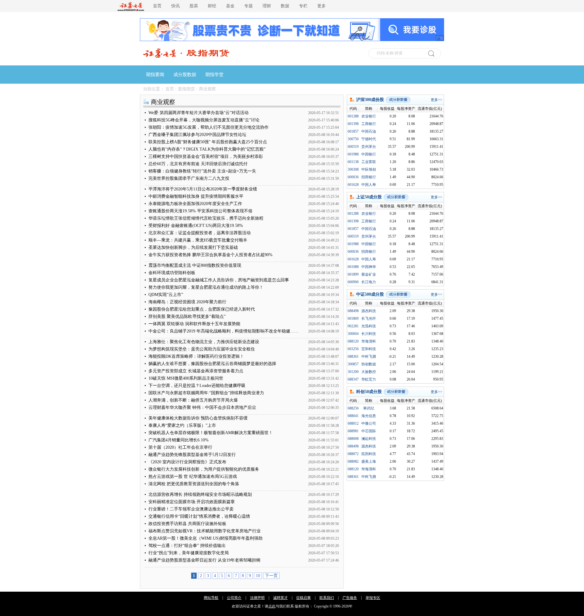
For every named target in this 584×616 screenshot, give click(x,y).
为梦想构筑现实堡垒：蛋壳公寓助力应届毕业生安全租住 (201, 349)
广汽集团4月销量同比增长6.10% (178, 440)
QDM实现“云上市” (165, 294)
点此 (272, 606)
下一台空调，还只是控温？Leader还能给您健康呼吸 (196, 385)
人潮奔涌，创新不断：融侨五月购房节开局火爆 (193, 400)
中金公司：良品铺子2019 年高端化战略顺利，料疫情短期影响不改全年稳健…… (223, 331)
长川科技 (368, 334)
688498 (353, 311)
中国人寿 (368, 185)
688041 (353, 416)
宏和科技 (368, 349)
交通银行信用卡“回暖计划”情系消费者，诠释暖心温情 (199, 516)
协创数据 (368, 364)
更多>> (436, 100)
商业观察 (207, 89)
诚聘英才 (280, 598)
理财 (266, 6)
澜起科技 (368, 439)
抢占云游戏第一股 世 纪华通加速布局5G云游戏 (192, 476)
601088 (353, 267)
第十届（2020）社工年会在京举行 (180, 447)
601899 (353, 274)
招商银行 (368, 177)
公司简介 (234, 598)
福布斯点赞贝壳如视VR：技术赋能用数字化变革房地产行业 (204, 531)
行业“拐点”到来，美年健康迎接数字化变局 (188, 553)
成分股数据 (184, 74)
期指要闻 (155, 74)
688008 (353, 439)
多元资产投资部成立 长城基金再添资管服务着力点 (195, 371)
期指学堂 (214, 74)
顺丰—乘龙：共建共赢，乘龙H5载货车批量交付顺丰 (197, 240)
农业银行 (368, 116)
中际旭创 (368, 169)
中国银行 (368, 154)
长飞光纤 (368, 318)
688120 (353, 341)
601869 (353, 318)
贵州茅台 (368, 146)
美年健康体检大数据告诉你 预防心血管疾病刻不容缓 (198, 418)
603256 (353, 349)
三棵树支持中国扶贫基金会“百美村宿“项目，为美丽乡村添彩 (205, 156)
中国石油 (368, 131)
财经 (212, 6)
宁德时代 (368, 139)
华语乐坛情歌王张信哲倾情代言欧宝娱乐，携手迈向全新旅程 (205, 218)
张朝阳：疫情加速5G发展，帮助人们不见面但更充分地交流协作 (208, 127)
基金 (230, 6)
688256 (353, 408)
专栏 (303, 6)
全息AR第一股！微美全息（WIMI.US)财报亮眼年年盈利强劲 (205, 538)
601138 (353, 162)
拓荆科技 (368, 454)
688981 (353, 431)
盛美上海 (368, 461)
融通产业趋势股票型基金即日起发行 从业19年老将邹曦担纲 (204, 560)
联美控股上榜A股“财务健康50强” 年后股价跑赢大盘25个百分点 (207, 142)
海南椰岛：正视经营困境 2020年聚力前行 (187, 302)
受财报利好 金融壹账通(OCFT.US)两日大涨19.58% (195, 225)
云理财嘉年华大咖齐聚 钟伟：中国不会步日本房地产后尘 (202, 407)
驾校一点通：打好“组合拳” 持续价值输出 (187, 545)
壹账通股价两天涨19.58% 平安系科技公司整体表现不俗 (200, 211)
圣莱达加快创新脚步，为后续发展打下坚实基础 (193, 247)
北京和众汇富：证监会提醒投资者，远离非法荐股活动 (199, 233)
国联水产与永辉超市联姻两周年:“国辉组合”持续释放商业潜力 (206, 393)
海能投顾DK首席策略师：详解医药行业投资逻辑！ (196, 356)
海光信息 (368, 416)
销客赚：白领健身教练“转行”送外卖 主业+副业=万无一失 (202, 171)
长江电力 (368, 282)
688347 (353, 379)
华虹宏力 (368, 379)
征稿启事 (303, 598)
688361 (353, 356)
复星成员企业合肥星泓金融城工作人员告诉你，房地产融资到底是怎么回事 (218, 280)
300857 (353, 364)
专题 (248, 6)
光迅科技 (368, 326)
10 (258, 575)
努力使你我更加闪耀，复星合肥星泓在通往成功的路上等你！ (205, 287)
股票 (193, 6)
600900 (353, 282)
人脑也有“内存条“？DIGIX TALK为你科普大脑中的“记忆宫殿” (207, 149)
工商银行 (368, 124)
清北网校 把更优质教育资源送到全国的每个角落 (193, 484)
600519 (353, 146)
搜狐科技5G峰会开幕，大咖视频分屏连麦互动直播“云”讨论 (203, 120)
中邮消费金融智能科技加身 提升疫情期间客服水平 (195, 196)
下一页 (271, 575)
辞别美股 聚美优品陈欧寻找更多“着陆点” (187, 316)
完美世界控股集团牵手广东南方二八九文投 (188, 178)
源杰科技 (368, 311)
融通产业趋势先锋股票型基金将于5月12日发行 (192, 454)
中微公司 (368, 423)
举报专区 (373, 598)
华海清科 (368, 341)
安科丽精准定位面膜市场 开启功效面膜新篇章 (191, 501)
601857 (353, 131)
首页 (157, 6)
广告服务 (349, 598)
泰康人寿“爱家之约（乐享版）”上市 (182, 425)
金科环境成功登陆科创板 (171, 272)
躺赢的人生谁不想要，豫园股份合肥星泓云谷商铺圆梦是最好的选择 (212, 363)
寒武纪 (368, 408)
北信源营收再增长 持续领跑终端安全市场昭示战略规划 (200, 494)
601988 (353, 154)
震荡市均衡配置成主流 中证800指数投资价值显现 (194, 265)
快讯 (175, 6)
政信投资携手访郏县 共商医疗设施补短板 (187, 523)
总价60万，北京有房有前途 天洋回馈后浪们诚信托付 (198, 164)
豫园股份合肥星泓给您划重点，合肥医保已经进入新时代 (201, 309)
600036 (353, 177)
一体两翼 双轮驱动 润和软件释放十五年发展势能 (194, 324)
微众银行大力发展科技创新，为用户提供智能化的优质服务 (203, 469)
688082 (353, 461)
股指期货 (186, 89)
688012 (353, 423)
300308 (353, 169)
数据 (285, 6)
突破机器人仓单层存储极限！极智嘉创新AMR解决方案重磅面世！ (210, 432)
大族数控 (368, 372)
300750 (353, 139)
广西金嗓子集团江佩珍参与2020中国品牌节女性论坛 (197, 134)
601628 (353, 185)
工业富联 (368, 162)
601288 (353, 116)
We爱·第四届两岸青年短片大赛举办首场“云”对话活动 (198, 112)
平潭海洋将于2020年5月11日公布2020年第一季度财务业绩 (202, 189)
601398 (353, 124)
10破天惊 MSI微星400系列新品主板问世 (185, 378)
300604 (353, 334)
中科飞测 (368, 356)
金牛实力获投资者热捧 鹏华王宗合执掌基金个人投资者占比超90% (210, 254)
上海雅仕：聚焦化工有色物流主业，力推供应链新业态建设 (203, 341)
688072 (353, 454)
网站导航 (211, 598)
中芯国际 (368, 431)
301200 (353, 372)
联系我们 (326, 598)
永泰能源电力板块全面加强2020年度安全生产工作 (195, 203)
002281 (353, 326)
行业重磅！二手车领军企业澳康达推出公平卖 (191, 509)
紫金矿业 (368, 274)
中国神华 (368, 267)
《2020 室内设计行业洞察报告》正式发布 (187, 462)
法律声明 (257, 598)
